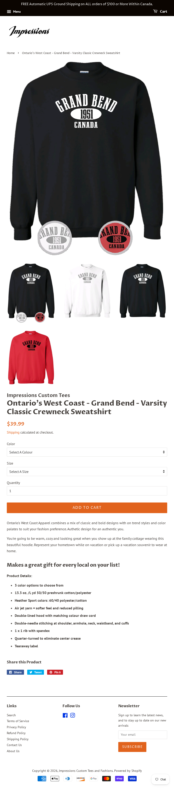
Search (11, 715)
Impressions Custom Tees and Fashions (86, 771)
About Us (13, 751)
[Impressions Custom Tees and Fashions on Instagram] (72, 716)
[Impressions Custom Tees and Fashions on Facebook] (65, 716)
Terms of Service (18, 721)
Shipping (13, 432)
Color (11, 443)
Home (11, 53)
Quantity (13, 482)
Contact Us (14, 745)
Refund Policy (16, 733)
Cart (163, 11)
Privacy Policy (16, 727)
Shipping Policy (18, 739)
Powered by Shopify (128, 771)
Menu (16, 11)
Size (10, 463)
